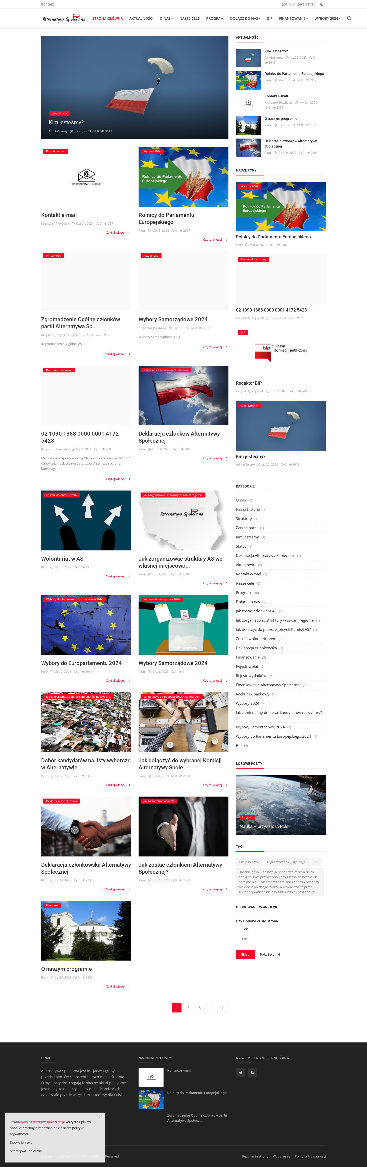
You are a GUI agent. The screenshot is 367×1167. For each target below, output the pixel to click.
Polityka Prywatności (310, 1156)
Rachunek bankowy (252, 693)
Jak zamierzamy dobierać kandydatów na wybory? (279, 712)
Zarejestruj (306, 4)
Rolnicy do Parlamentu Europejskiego (166, 218)
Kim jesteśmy (247, 536)
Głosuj (245, 954)
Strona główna (107, 18)
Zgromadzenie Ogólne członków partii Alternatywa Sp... (80, 323)
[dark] (322, 4)
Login (286, 4)
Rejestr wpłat (247, 666)
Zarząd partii (247, 527)
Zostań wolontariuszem (256, 638)
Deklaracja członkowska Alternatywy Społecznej (86, 868)
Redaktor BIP (249, 383)
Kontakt (47, 4)
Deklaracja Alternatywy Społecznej (265, 555)
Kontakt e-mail (59, 215)
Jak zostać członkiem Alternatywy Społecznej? (180, 868)
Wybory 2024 (326, 18)
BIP (270, 18)
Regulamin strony (255, 1156)
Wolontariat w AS (62, 559)
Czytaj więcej (115, 232)
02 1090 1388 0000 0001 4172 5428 (80, 437)
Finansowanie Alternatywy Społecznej (268, 684)
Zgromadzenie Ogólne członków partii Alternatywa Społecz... (197, 1118)
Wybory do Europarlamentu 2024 (81, 663)
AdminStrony (58, 131)
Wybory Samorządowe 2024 (173, 319)
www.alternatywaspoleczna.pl (42, 1122)
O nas (165, 18)
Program (215, 18)
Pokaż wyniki (270, 954)
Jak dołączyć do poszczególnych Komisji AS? (273, 629)
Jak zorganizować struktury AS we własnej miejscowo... (180, 562)
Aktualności (141, 18)
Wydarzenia (281, 1156)
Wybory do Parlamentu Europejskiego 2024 (273, 736)
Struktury (244, 518)
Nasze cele (190, 18)
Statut (241, 546)
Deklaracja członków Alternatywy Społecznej (179, 437)
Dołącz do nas (244, 18)
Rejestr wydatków (251, 675)
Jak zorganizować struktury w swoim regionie (275, 620)
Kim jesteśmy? (66, 122)
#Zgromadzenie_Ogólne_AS (287, 862)
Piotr (142, 230)
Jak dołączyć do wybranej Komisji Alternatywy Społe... (180, 764)
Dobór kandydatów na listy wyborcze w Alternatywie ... (86, 764)
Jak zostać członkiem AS (256, 610)
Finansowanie (292, 18)
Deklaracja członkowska (256, 647)
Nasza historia (248, 509)
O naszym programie (66, 969)
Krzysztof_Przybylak (55, 223)
